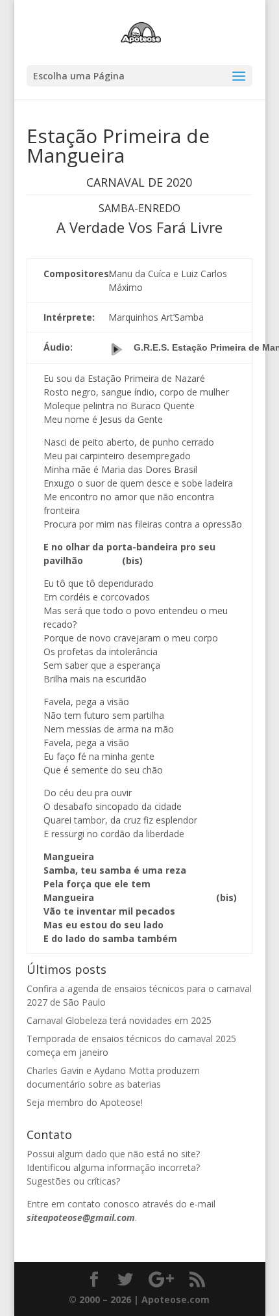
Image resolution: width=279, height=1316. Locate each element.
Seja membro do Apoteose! (85, 1102)
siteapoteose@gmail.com (81, 1217)
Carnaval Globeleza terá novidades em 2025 (119, 1020)
